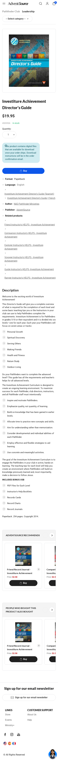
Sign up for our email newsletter (31, 697)
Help (29, 720)
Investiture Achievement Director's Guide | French (31, 198)
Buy (25, 170)
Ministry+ (9, 725)
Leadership (28, 11)
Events (8, 720)
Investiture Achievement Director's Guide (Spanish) (29, 194)
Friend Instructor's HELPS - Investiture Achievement (30, 224)
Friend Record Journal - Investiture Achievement (19, 571)
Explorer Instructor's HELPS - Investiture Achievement (24, 247)
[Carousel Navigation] (28, 535)
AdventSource (23, 209)
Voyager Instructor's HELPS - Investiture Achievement (24, 259)
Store (7, 714)
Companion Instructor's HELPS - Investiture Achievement (26, 235)
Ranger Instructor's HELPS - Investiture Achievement (30, 277)
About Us (31, 714)
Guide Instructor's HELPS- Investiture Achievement (29, 269)
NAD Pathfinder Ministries (26, 204)
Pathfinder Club (11, 11)
